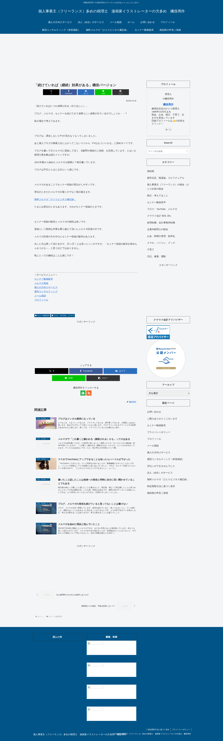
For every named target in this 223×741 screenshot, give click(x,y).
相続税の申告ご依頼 (157, 493)
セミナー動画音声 (43, 315)
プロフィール (41, 300)
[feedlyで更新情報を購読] (83, 393)
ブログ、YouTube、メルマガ (64, 315)
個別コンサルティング (46, 291)
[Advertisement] (111, 55)
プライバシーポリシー (158, 432)
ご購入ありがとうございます (162, 418)
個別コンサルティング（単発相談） (165, 459)
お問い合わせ (154, 412)
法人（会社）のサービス (160, 472)
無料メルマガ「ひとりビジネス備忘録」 (55, 199)
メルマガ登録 (41, 283)
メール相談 (40, 295)
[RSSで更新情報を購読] (88, 393)
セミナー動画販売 (43, 279)
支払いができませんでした (161, 466)
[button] (120, 92)
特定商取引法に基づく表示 (161, 486)
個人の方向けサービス (46, 287)
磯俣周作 (168, 104)
